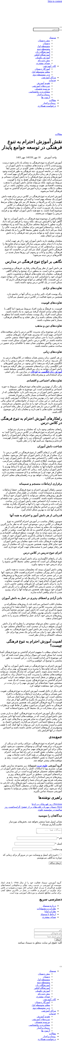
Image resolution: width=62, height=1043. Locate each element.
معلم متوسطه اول (41, 71)
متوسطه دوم (43, 49)
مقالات (52, 100)
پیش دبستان (44, 40)
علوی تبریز (42, 765)
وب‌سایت (57, 849)
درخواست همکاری (47, 106)
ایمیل (58, 843)
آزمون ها (45, 97)
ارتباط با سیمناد (48, 914)
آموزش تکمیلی (42, 57)
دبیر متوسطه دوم (41, 74)
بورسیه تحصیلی (42, 89)
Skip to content (55, 1)
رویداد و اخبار (43, 94)
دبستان (46, 43)
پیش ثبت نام (44, 60)
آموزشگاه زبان (42, 52)
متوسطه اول (43, 46)
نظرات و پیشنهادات (46, 908)
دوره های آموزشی (41, 86)
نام (59, 838)
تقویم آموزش (43, 83)
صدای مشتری (43, 63)
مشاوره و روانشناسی (39, 91)
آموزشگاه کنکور (42, 54)
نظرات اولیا (50, 911)
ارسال (58, 940)
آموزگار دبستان (42, 69)
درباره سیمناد (49, 905)
